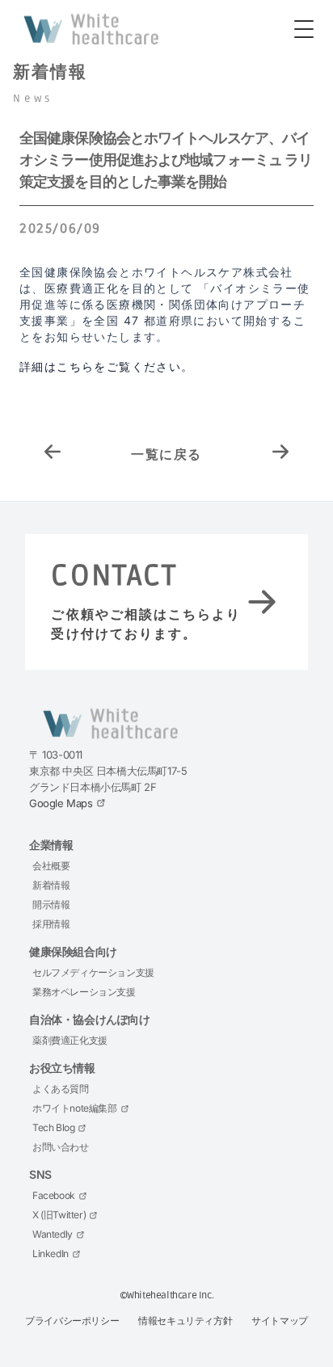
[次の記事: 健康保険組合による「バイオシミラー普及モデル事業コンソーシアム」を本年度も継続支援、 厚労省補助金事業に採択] (280, 454)
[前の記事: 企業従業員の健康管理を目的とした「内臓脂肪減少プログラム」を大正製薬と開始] (52, 454)
